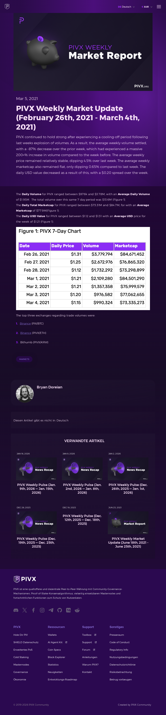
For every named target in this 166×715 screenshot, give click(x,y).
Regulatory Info (119, 649)
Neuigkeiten (55, 672)
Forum (86, 649)
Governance (20, 672)
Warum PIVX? (90, 664)
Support (87, 642)
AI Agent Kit (55, 642)
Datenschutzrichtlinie (123, 664)
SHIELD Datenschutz (25, 642)
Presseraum (117, 634)
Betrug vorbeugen (121, 679)
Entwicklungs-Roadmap (62, 679)
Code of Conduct (120, 642)
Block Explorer (56, 657)
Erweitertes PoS (22, 649)
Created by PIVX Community (134, 705)
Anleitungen (89, 657)
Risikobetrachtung (121, 672)
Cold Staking (21, 657)
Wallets (52, 634)
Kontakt (87, 672)
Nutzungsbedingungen (124, 657)
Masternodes (21, 664)
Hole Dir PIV (20, 634)
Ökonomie (19, 679)
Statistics (53, 664)
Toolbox (86, 634)
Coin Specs (54, 649)
